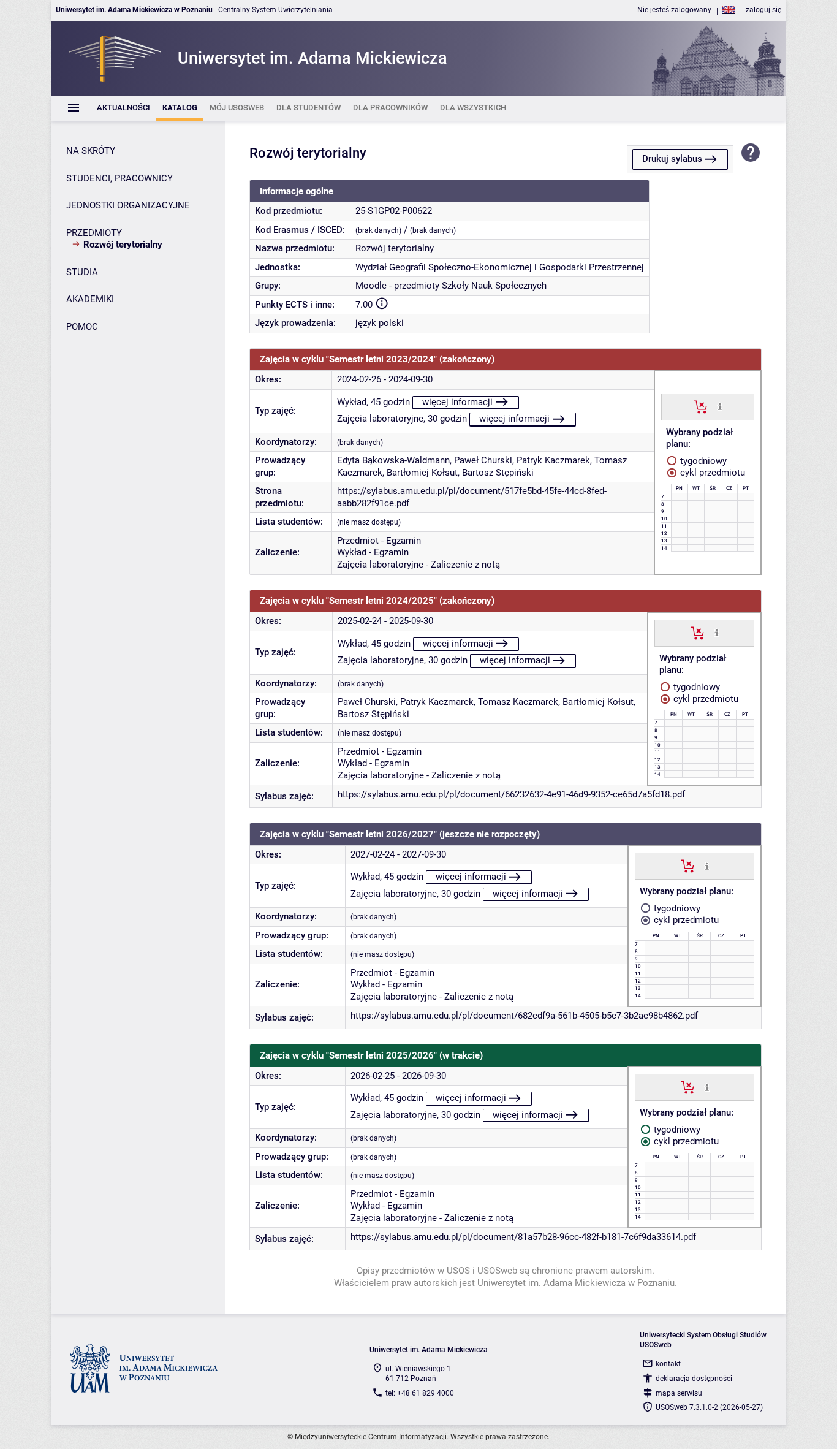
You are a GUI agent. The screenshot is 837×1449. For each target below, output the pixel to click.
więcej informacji (457, 402)
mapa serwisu (679, 1393)
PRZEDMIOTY (94, 232)
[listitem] (123, 108)
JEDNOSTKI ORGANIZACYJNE (128, 205)
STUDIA (82, 272)
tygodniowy (702, 460)
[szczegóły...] (719, 406)
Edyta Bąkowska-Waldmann (393, 460)
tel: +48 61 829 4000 (419, 1393)
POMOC (82, 326)
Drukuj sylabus (672, 158)
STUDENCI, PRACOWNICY (119, 178)
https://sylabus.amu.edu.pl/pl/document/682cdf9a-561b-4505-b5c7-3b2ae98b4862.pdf (524, 1015)
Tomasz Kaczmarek (518, 701)
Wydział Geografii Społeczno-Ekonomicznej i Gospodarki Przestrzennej (499, 267)
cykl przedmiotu (711, 472)
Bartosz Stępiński (498, 472)
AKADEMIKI (90, 299)
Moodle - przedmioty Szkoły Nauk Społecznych (451, 285)
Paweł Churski (483, 460)
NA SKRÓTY (90, 150)
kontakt (668, 1364)
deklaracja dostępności (694, 1378)
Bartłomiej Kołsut (422, 472)
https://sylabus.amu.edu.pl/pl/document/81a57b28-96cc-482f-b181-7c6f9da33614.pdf (523, 1236)
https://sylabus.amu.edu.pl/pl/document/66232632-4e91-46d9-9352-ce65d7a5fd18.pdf (511, 794)
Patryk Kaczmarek (553, 460)
